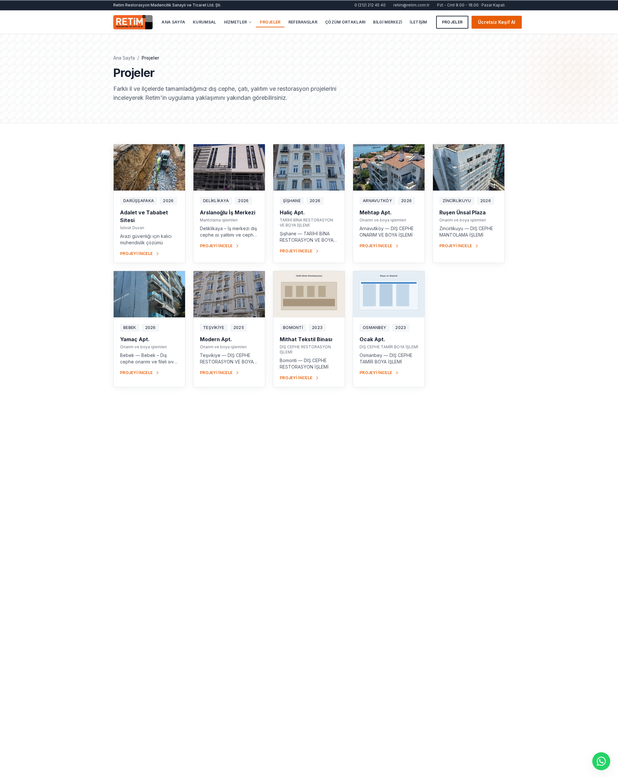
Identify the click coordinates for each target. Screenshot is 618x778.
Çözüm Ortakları (345, 22)
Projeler (270, 22)
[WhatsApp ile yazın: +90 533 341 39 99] (601, 761)
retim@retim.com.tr (411, 5)
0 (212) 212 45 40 (370, 5)
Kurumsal (204, 22)
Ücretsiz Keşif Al (496, 22)
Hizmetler (235, 22)
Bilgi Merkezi (387, 22)
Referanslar (302, 22)
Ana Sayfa (173, 22)
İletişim (418, 22)
